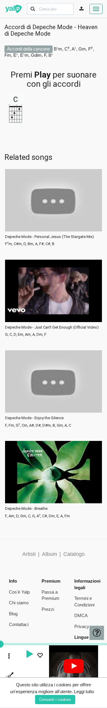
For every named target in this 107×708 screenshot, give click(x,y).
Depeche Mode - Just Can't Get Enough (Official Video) (52, 327)
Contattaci (19, 624)
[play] (29, 654)
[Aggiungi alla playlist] (39, 656)
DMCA (81, 615)
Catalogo (74, 554)
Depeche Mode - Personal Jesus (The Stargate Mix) (49, 237)
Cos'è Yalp (19, 592)
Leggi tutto (84, 691)
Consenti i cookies (55, 699)
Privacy (81, 626)
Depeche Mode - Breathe (26, 509)
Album (49, 554)
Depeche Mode (30, 33)
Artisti (29, 554)
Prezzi (48, 609)
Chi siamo (19, 602)
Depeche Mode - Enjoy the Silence (34, 418)
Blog (13, 613)
